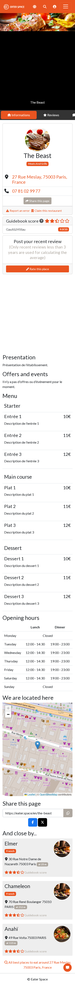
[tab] (19, 115)
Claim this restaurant (48, 210)
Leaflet (31, 794)
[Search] (44, 6)
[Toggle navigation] (65, 6)
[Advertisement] (37, 70)
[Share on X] (42, 822)
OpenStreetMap (49, 794)
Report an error (19, 210)
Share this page (39, 201)
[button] (37, 745)
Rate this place (39, 269)
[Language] (35, 6)
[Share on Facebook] (32, 822)
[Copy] (67, 813)
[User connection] (54, 6)
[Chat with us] (67, 967)
